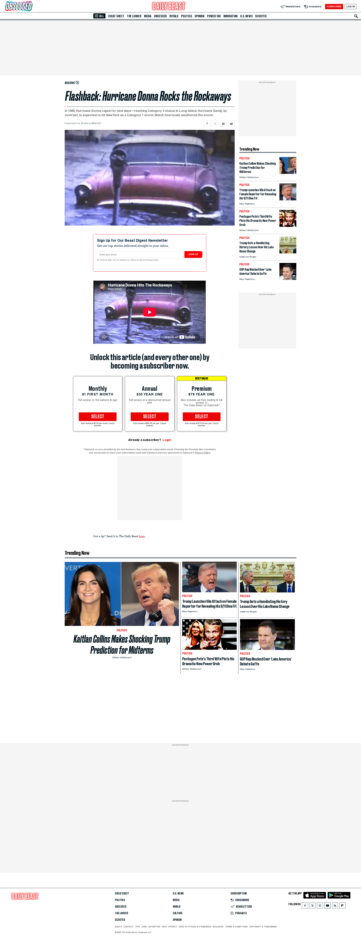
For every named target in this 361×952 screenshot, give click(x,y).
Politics (186, 16)
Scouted (261, 16)
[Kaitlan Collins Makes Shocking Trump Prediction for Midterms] (287, 172)
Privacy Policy (153, 260)
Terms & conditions (236, 926)
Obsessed (160, 16)
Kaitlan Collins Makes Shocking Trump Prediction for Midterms (122, 644)
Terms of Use (137, 260)
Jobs (144, 926)
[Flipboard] (342, 906)
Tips (137, 926)
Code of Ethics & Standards (195, 926)
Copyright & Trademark (263, 926)
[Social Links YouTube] (328, 906)
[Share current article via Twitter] (215, 123)
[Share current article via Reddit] (231, 123)
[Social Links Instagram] (320, 906)
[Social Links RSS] (335, 906)
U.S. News (246, 16)
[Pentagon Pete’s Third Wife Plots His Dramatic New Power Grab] (287, 225)
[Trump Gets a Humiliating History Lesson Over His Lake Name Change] (287, 252)
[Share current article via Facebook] (207, 123)
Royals (173, 16)
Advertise (154, 926)
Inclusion (218, 926)
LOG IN (350, 6)
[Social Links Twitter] (312, 906)
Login (167, 440)
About (118, 926)
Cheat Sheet (116, 16)
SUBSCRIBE (334, 6)
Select (97, 416)
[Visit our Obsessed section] (31, 6)
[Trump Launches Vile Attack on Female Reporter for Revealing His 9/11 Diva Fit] (287, 199)
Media (147, 16)
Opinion (199, 16)
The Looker (134, 16)
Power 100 (214, 16)
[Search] (356, 16)
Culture (178, 913)
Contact (128, 926)
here (142, 536)
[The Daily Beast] (169, 6)
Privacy (172, 926)
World (176, 906)
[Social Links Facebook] (305, 906)
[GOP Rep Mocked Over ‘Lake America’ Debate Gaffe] (287, 278)
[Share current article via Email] (223, 123)
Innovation (230, 16)
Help (164, 926)
